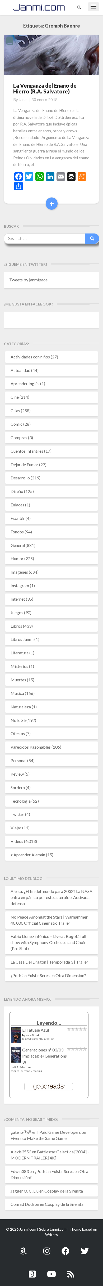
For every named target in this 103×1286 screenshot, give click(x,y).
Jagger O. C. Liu (25, 1190)
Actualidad (20, 370)
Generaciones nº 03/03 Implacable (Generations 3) (44, 1055)
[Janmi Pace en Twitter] (85, 1248)
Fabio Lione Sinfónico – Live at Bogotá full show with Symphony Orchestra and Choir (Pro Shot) (48, 942)
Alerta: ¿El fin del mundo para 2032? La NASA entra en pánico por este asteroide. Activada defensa (51, 897)
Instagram (20, 585)
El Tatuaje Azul (35, 1029)
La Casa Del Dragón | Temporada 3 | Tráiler (49, 961)
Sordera (18, 787)
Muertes (18, 679)
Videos (17, 841)
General (18, 545)
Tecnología (21, 800)
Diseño (17, 491)
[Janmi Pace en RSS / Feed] (70, 1271)
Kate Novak (33, 1035)
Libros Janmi (22, 639)
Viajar (16, 827)
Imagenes (19, 571)
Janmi (24, 99)
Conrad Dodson (25, 1204)
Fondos (17, 531)
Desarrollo (20, 477)
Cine (15, 396)
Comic (16, 423)
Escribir (18, 518)
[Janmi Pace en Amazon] (23, 1248)
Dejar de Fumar (24, 464)
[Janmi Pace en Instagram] (46, 1248)
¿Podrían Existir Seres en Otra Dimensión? (48, 975)
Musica (17, 693)
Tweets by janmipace (28, 279)
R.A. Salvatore (22, 1067)
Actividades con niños (30, 356)
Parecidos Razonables (31, 746)
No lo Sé (18, 720)
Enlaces (17, 504)
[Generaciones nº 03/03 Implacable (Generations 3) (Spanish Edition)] (16, 1056)
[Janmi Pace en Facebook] (65, 1248)
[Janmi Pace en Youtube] (51, 1271)
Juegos (17, 612)
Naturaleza (21, 706)
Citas (15, 410)
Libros (16, 625)
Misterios (19, 666)
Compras (19, 437)
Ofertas (18, 733)
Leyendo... (49, 1023)
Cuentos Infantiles (27, 450)
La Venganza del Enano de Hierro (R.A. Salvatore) (45, 88)
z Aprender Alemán (28, 854)
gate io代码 (21, 1132)
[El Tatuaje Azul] (16, 1037)
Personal (18, 760)
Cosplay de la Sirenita (63, 1190)
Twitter (17, 814)
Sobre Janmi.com (53, 1229)
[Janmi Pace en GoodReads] (32, 1271)
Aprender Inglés (25, 383)
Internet (18, 598)
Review (17, 773)
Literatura (20, 652)
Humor (17, 558)
